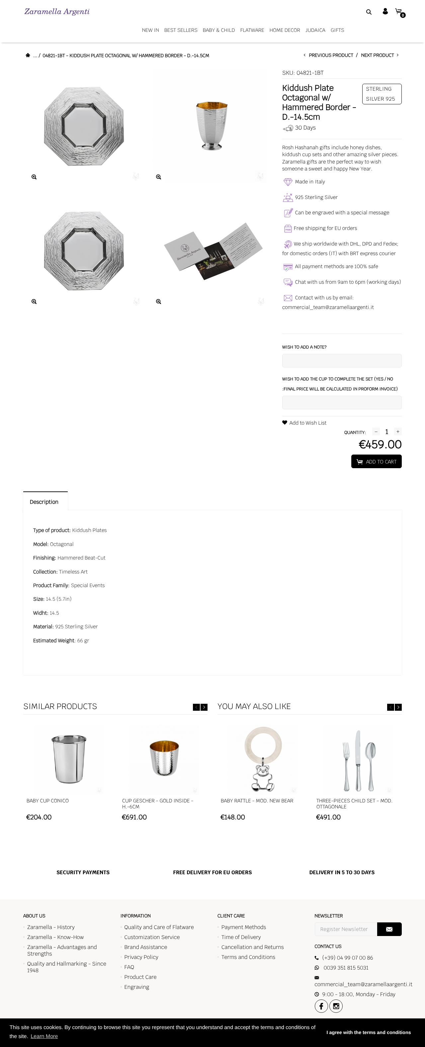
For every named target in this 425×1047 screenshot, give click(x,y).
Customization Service (152, 937)
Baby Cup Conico (48, 801)
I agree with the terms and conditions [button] (368, 1032)
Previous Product (332, 55)
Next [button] (204, 707)
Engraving (137, 987)
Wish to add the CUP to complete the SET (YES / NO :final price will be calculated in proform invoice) (340, 384)
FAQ (129, 967)
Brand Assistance (146, 947)
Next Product (379, 55)
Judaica (315, 30)
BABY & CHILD (219, 30)
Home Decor (285, 30)
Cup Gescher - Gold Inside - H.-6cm (157, 804)
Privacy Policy (141, 957)
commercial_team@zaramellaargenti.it (328, 307)
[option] (68, 776)
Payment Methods (243, 927)
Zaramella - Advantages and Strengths (62, 950)
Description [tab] (45, 501)
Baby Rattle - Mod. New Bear (257, 801)
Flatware (252, 30)
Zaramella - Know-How (55, 937)
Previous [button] (196, 707)
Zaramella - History (51, 927)
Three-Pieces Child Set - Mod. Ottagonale (354, 804)
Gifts (337, 30)
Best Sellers (181, 30)
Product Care (141, 977)
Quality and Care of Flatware (159, 927)
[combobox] (361, 11)
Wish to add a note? (304, 347)
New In (150, 30)
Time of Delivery (241, 937)
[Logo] (57, 12)
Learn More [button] (44, 1036)
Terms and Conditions (248, 957)
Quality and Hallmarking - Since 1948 (66, 967)
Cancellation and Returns (252, 947)
